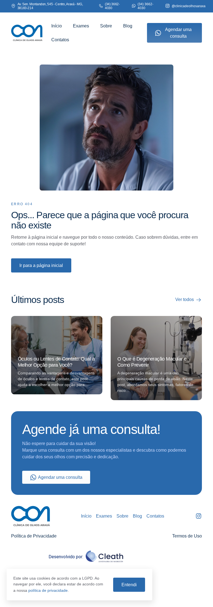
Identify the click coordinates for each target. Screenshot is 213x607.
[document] (106, 303)
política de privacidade (48, 590)
